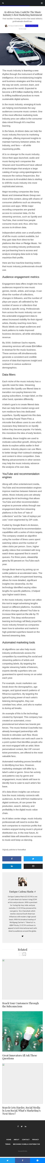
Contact (26, 1139)
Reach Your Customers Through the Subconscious (20, 1005)
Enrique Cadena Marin (15, 26)
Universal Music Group (24, 195)
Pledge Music (30, 243)
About (16, 1139)
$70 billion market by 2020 (26, 92)
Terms (7, 1144)
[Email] (33, 866)
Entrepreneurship (32, 26)
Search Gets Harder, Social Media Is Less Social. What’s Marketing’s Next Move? (21, 1110)
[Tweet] (33, 858)
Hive (18, 243)
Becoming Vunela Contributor (26, 1144)
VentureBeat (22, 850)
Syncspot (18, 717)
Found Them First (23, 419)
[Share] (11, 858)
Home (8, 1139)
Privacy (35, 1139)
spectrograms (32, 172)
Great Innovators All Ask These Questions (19, 1057)
